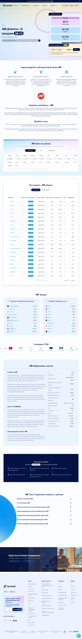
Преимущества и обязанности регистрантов (55, 632)
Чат (29, 561)
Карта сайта (73, 592)
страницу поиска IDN (12, 438)
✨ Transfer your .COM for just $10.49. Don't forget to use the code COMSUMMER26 (40, 1)
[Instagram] (6, 616)
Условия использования (32, 632)
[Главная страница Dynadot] (7, 5)
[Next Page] (46, 280)
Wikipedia (71, 415)
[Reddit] (14, 616)
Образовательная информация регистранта (42, 632)
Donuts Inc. (70, 413)
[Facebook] (4, 616)
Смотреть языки (69, 403)
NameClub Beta (45, 615)
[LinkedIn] (7, 616)
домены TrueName (36, 409)
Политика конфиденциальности (24, 632)
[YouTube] (12, 616)
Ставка (30, 201)
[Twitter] (9, 616)
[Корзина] (77, 5)
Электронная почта (16, 561)
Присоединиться (17, 609)
